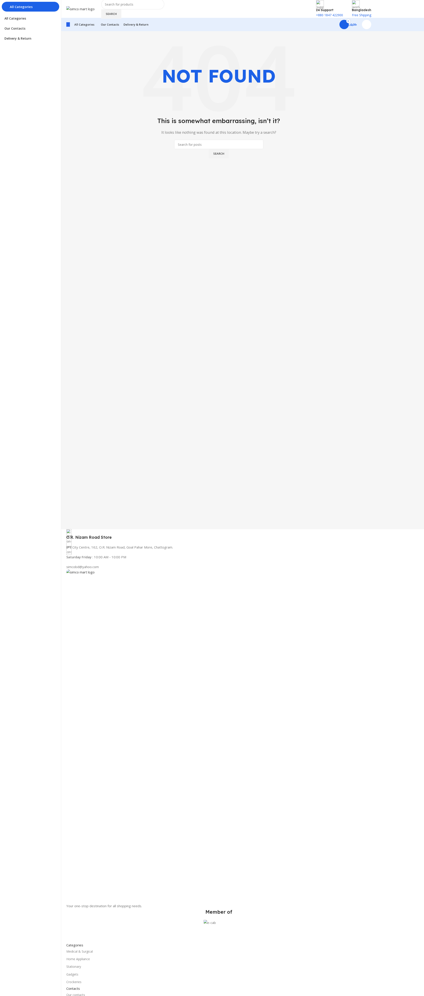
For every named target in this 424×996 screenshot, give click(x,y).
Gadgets (72, 974)
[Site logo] (80, 8)
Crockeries (73, 982)
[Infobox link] (218, 534)
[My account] (366, 24)
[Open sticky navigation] (68, 24)
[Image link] (218, 736)
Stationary (73, 966)
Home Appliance (78, 959)
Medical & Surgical (79, 951)
